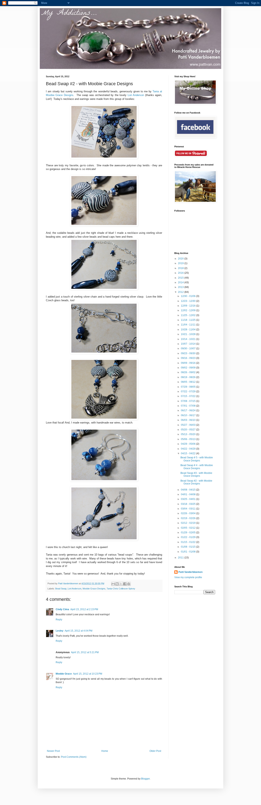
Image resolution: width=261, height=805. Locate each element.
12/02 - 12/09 (188, 310)
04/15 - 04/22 (188, 453)
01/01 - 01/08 (188, 551)
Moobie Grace (64, 673)
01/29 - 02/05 (188, 532)
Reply (59, 619)
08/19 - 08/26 (188, 377)
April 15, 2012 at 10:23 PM (87, 673)
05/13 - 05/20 (188, 434)
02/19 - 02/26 (188, 518)
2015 (181, 277)
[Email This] (113, 584)
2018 (181, 268)
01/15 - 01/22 (188, 542)
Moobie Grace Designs (94, 588)
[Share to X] (121, 584)
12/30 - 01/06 (188, 296)
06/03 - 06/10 (188, 420)
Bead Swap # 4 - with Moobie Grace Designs (196, 467)
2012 (181, 292)
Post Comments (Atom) (73, 756)
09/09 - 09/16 (188, 363)
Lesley (59, 630)
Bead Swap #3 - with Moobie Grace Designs (196, 474)
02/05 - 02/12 (188, 527)
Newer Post (53, 751)
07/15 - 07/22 (188, 396)
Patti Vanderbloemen (190, 572)
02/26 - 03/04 (188, 513)
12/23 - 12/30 (188, 301)
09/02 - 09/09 (188, 367)
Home (104, 751)
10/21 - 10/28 (188, 334)
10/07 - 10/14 (188, 343)
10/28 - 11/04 (188, 329)
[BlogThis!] (117, 584)
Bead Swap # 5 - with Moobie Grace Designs (196, 459)
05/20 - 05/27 (188, 429)
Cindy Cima (62, 609)
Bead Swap (60, 588)
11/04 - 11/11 (188, 324)
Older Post (155, 751)
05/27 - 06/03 (188, 424)
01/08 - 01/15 (188, 546)
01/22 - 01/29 (188, 537)
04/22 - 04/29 (188, 448)
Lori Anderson (136, 95)
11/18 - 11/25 (188, 320)
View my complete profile (188, 577)
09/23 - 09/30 (188, 353)
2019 (181, 263)
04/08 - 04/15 (188, 489)
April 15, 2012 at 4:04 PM (78, 630)
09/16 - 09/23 (188, 358)
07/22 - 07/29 (188, 391)
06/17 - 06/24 (188, 410)
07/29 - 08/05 (188, 386)
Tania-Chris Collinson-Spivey (121, 588)
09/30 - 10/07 (188, 348)
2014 (181, 282)
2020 (181, 258)
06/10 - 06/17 (188, 415)
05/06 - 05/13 (188, 439)
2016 (181, 272)
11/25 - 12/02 (188, 315)
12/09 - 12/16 (188, 305)
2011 (181, 557)
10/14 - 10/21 (188, 339)
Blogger (145, 778)
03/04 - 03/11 (188, 508)
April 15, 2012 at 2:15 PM (84, 609)
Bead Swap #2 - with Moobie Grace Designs (196, 482)
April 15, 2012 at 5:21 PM (85, 652)
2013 (181, 287)
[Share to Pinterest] (129, 584)
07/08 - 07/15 (188, 401)
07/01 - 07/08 (188, 405)
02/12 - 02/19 (188, 523)
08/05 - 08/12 (188, 381)
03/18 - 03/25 (188, 504)
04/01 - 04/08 (188, 494)
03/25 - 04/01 (188, 499)
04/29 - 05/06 (188, 443)
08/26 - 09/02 (188, 372)
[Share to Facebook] (125, 584)
